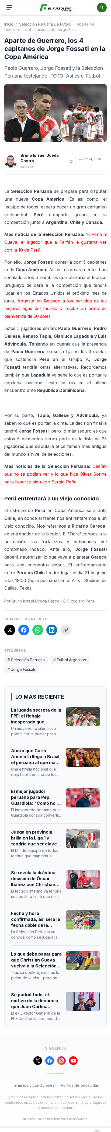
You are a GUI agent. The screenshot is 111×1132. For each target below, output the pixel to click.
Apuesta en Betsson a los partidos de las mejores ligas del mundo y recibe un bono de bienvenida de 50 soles (55, 308)
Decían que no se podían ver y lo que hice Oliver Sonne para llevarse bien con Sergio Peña (55, 474)
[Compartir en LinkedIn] (51, 630)
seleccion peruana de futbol (45, 24)
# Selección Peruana (26, 659)
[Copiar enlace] (65, 630)
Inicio (8, 24)
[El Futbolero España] (55, 7)
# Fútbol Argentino (69, 659)
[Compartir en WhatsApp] (37, 630)
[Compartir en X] (9, 630)
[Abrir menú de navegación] (9, 7)
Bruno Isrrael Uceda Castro (39, 158)
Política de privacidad (80, 1085)
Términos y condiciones (33, 1085)
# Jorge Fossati (21, 669)
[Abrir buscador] (102, 7)
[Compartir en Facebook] (23, 630)
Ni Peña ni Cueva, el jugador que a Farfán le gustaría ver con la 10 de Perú (55, 242)
